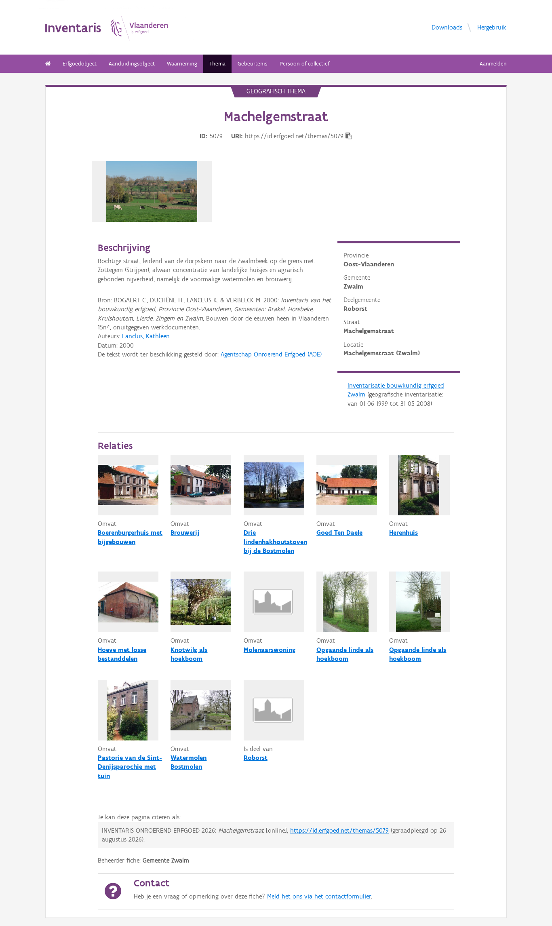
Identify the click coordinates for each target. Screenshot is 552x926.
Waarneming (182, 63)
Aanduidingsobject (132, 63)
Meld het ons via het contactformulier (319, 896)
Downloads (447, 27)
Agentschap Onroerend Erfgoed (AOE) (271, 354)
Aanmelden (493, 63)
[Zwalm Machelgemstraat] (151, 191)
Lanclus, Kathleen (146, 336)
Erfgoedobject (80, 63)
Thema (217, 63)
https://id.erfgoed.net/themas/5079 (339, 830)
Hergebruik (491, 27)
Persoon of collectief (304, 63)
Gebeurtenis (253, 63)
